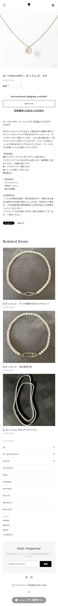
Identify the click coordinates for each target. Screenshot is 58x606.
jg (4, 447)
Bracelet (7, 509)
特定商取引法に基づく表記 (37, 585)
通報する (21, 223)
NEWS (6, 530)
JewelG (6, 461)
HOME (6, 520)
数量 (5, 86)
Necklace (7, 502)
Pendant (7, 482)
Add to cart (29, 104)
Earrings (7, 488)
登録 (46, 564)
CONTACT (8, 535)
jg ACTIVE (8, 468)
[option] (29, 39)
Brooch (6, 495)
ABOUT (6, 525)
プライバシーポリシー (19, 585)
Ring (5, 475)
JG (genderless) (11, 454)
